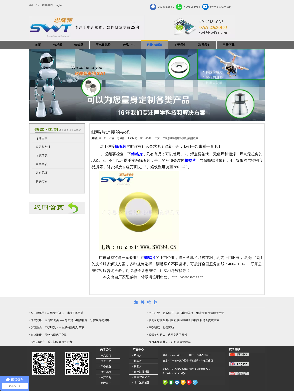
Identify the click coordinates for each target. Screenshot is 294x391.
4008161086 (192, 6)
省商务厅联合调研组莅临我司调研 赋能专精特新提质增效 (184, 320)
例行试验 (106, 371)
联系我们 (204, 45)
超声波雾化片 (142, 377)
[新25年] (87, 27)
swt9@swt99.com (220, 6)
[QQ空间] (183, 382)
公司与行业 (43, 147)
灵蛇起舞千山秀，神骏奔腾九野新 (52, 342)
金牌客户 (106, 382)
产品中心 (129, 45)
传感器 (57, 45)
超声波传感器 (142, 371)
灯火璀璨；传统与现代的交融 (49, 335)
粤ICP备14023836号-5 (174, 373)
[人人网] (177, 382)
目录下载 (229, 45)
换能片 (138, 366)
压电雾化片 (103, 45)
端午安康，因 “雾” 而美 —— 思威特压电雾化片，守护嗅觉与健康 (70, 320)
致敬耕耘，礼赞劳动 (161, 327)
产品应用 (106, 355)
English (59, 5)
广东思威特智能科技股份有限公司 (181, 138)
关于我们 (180, 45)
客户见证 (34, 5)
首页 (38, 45)
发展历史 (106, 361)
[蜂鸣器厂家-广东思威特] (57, 208)
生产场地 (106, 377)
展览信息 (42, 155)
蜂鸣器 (78, 45)
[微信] (165, 382)
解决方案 (42, 181)
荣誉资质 (106, 366)
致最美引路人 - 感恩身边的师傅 (168, 335)
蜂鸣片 (138, 355)
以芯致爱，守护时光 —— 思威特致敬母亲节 (57, 327)
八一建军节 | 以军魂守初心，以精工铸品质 (57, 313)
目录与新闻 (154, 45)
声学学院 (47, 5)
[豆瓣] (171, 382)
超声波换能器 (142, 382)
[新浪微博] (189, 382)
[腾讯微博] (195, 382)
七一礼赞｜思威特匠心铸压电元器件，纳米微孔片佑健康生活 (186, 313)
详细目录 (42, 138)
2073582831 (166, 6)
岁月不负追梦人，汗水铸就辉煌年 (170, 342)
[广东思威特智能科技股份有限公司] (202, 26)
